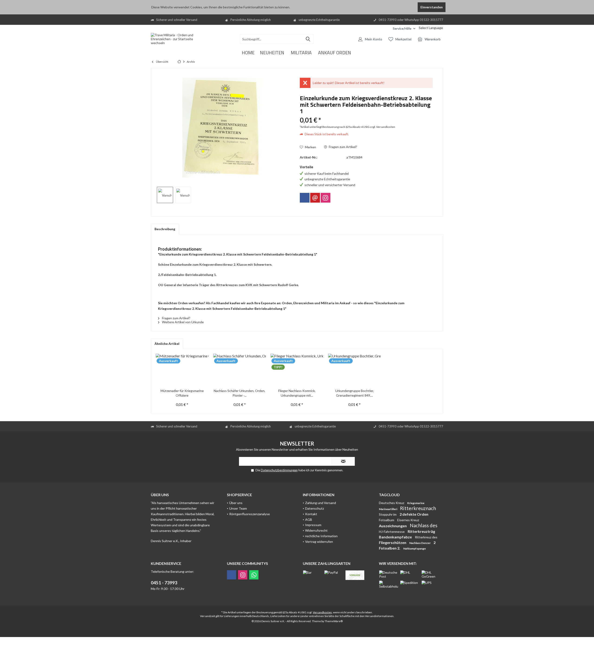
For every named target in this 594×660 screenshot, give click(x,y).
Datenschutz (314, 508)
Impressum (313, 525)
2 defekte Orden (414, 514)
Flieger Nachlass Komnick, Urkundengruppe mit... (297, 393)
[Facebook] (305, 198)
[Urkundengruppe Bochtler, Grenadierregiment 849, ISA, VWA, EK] (354, 370)
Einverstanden (431, 7)
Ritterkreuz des (426, 537)
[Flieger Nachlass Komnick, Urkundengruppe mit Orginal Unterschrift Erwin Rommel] (297, 370)
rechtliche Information (321, 536)
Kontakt (311, 514)
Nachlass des (423, 525)
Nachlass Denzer (420, 543)
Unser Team (238, 508)
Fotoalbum (387, 520)
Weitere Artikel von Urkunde (182, 322)
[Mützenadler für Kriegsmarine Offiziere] (182, 370)
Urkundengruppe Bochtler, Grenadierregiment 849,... (354, 393)
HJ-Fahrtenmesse (392, 532)
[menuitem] (385, 28)
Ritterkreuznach (418, 508)
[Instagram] (325, 198)
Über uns (235, 503)
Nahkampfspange (414, 548)
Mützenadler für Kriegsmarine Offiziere (182, 393)
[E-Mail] (315, 198)
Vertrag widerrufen (319, 542)
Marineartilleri (388, 509)
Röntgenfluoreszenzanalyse (249, 514)
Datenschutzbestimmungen (279, 470)
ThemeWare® (334, 621)
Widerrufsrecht (316, 530)
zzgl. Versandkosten (382, 127)
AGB (308, 519)
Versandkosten (322, 612)
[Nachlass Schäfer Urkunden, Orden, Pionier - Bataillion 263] (239, 370)
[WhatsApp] (253, 574)
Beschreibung (165, 229)
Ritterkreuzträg (421, 531)
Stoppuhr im (388, 514)
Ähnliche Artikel (167, 344)
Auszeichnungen (393, 526)
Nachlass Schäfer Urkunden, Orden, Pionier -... (239, 393)
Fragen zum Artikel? (342, 147)
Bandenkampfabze (396, 537)
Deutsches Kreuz (392, 503)
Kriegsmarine (415, 503)
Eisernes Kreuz (408, 520)
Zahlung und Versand (320, 503)
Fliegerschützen (393, 542)
